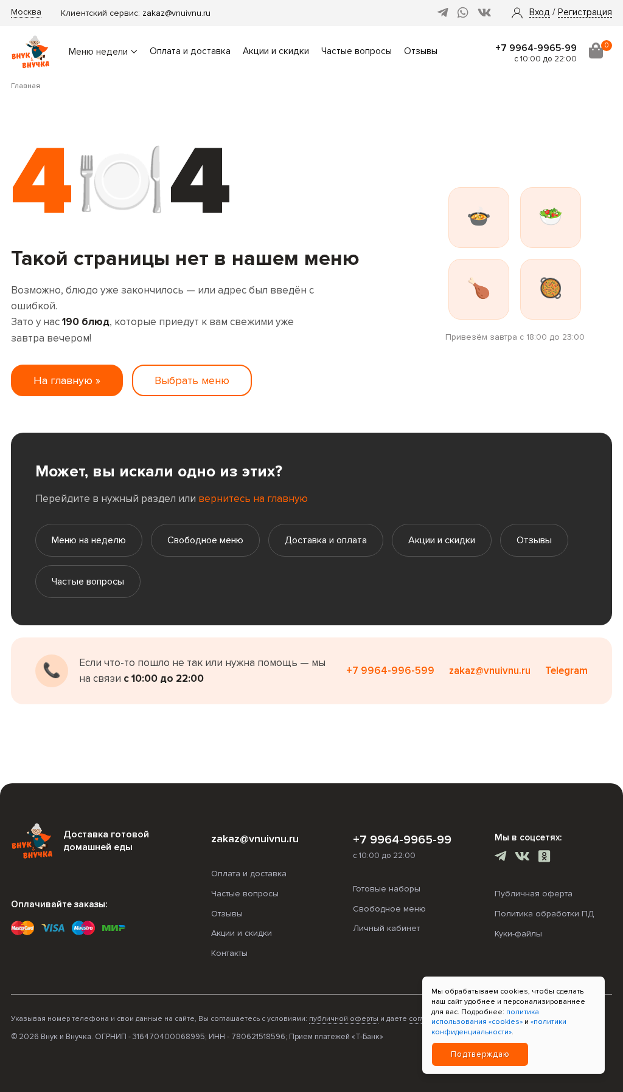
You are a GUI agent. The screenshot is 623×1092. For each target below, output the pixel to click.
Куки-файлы (518, 934)
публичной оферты (343, 1018)
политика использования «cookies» (485, 1017)
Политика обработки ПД (544, 913)
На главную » (66, 380)
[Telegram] (442, 13)
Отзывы (420, 51)
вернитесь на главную (253, 498)
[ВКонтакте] (485, 13)
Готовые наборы (386, 889)
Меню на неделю (89, 540)
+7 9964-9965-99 (536, 48)
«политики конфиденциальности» (498, 1027)
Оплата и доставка (190, 51)
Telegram (566, 670)
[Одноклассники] (544, 858)
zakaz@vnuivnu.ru (176, 13)
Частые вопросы (356, 51)
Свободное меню (205, 540)
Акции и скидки (276, 51)
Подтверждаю (480, 1054)
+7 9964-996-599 (390, 670)
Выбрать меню (192, 380)
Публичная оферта (534, 893)
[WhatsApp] (463, 13)
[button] (539, 13)
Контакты (229, 953)
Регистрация (585, 13)
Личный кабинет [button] (386, 928)
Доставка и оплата (326, 540)
